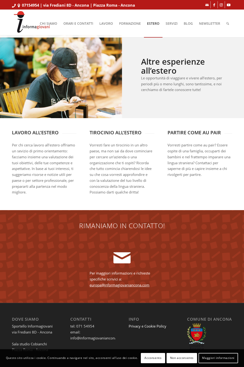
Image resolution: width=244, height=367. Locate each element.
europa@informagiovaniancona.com (119, 285)
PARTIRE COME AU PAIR (194, 132)
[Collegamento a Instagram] (221, 4)
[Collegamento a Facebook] (214, 4)
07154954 (30, 5)
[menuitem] (48, 23)
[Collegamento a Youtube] (228, 4)
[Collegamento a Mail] (206, 4)
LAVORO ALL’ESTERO (35, 132)
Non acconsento (181, 358)
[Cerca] (227, 23)
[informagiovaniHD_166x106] (31, 23)
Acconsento (152, 358)
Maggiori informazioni (218, 358)
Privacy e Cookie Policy (147, 326)
